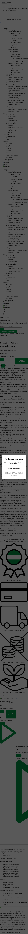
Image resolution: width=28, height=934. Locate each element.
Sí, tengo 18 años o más (14, 468)
